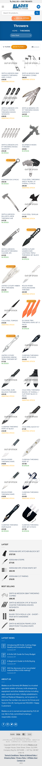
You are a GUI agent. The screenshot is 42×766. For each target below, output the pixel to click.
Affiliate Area (32, 758)
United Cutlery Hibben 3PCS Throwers (11, 287)
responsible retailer (9, 717)
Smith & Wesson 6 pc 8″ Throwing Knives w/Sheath (10, 147)
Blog (8, 741)
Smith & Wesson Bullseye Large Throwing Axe (8, 216)
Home (14, 31)
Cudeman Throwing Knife (30, 493)
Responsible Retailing (20, 738)
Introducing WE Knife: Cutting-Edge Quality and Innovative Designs (21, 646)
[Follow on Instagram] (7, 724)
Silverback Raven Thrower (29, 146)
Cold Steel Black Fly (30, 427)
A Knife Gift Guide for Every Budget (21, 654)
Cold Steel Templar (30, 214)
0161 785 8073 (26, 1)
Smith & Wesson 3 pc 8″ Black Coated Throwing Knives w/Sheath (10, 111)
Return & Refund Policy (28, 755)
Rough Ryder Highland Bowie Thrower (28, 288)
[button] (3, 6)
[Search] (37, 13)
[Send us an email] (16, 724)
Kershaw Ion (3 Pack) (10, 180)
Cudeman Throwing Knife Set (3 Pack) (30, 356)
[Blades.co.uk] (20, 6)
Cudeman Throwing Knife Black (10, 526)
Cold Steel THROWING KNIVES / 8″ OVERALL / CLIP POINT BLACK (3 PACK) (31, 393)
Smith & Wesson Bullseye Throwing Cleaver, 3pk (10, 251)
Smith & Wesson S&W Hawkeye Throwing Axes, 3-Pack (10, 75)
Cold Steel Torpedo (10, 321)
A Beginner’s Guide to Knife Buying (21, 661)
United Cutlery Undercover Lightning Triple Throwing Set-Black (30, 252)
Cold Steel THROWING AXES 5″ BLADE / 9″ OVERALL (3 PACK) (31, 181)
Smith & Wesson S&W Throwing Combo (30, 74)
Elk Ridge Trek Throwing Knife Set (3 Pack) (31, 322)
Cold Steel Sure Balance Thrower (9, 391)
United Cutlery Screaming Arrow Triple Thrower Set (9, 357)
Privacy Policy (21, 758)
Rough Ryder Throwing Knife (8, 460)
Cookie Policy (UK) (29, 741)
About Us (35, 740)
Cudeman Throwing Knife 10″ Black (10, 428)
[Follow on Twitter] (11, 724)
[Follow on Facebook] (3, 724)
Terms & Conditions (12, 755)
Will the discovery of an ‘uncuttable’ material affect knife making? (21, 669)
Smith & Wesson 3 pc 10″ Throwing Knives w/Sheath (30, 110)
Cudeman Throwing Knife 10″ (30, 460)
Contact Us (15, 741)
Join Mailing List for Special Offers (16, 740)
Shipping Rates (9, 758)
